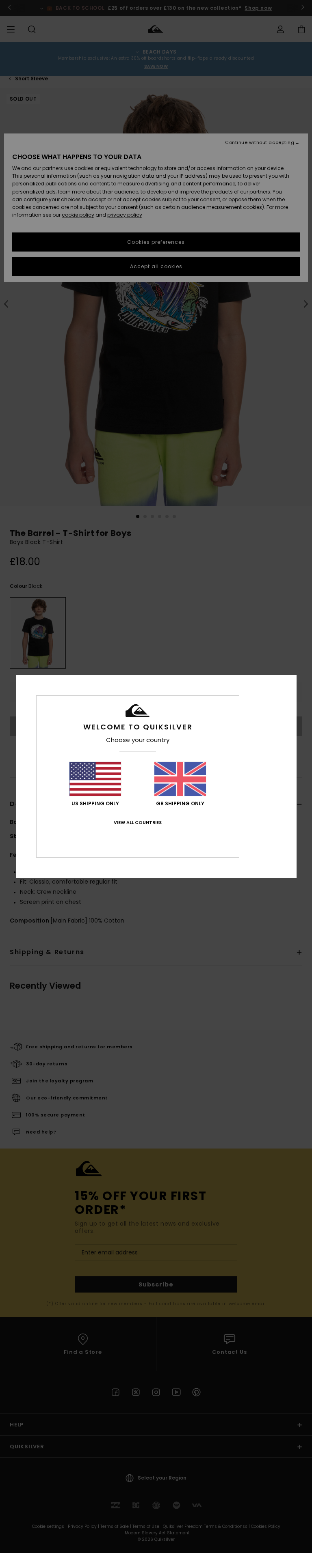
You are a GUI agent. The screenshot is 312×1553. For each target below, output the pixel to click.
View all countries (138, 822)
